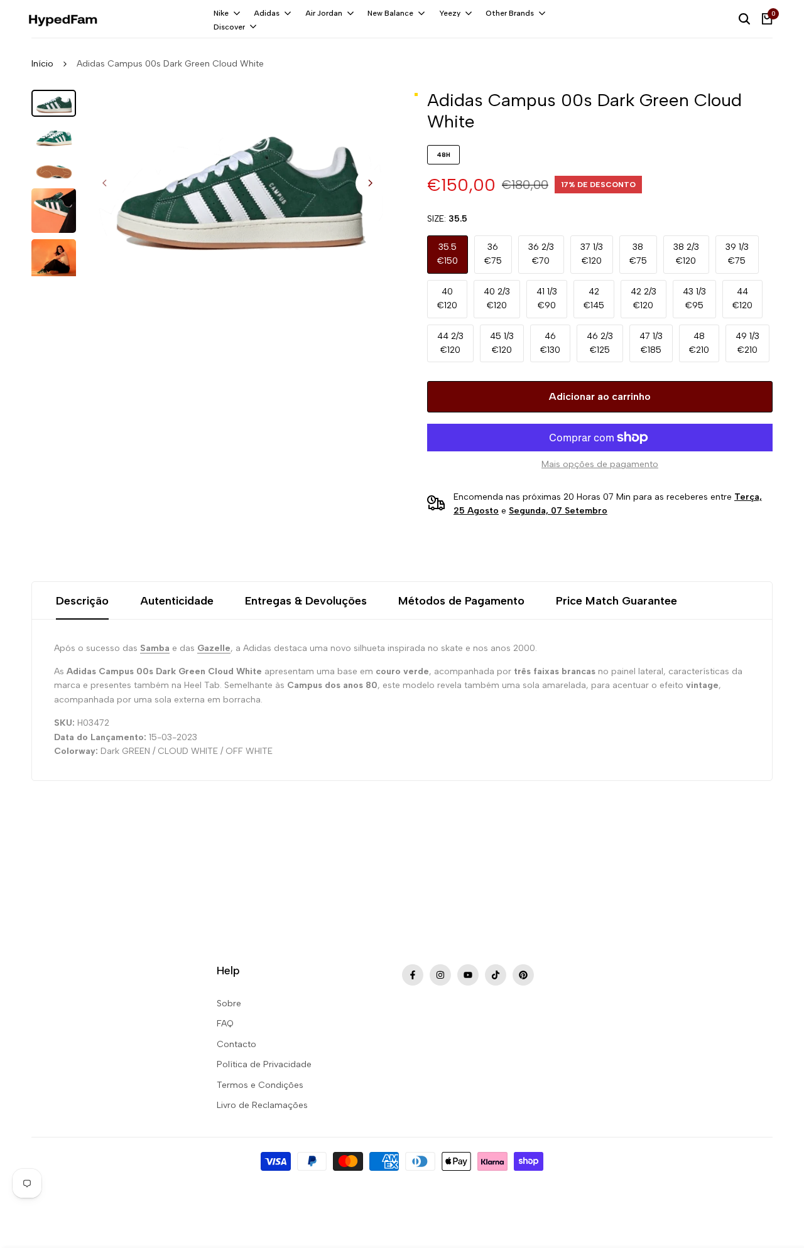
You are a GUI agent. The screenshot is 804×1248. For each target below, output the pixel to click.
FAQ (225, 1023)
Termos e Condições (260, 1085)
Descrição (82, 601)
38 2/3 (686, 254)
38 (638, 254)
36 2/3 (541, 254)
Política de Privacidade (264, 1064)
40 (447, 298)
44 (742, 298)
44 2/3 (450, 343)
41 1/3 (546, 298)
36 (493, 254)
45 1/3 (502, 343)
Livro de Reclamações (262, 1105)
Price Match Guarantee (616, 601)
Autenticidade (177, 601)
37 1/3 (591, 254)
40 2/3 (497, 298)
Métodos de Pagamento (461, 601)
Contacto (236, 1044)
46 (550, 343)
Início (42, 63)
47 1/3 (651, 343)
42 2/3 (643, 298)
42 (594, 298)
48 (699, 343)
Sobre (229, 1003)
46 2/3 (600, 343)
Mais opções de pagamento (599, 464)
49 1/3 (747, 343)
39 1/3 (737, 254)
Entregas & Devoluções (306, 601)
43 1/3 (694, 298)
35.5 (447, 254)
